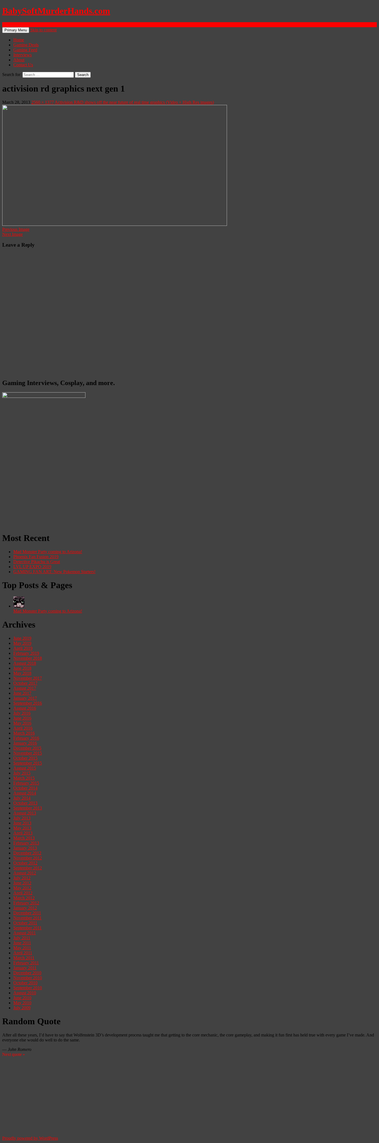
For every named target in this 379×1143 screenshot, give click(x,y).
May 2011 (22, 947)
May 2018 (22, 673)
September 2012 (27, 868)
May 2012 (22, 888)
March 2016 (24, 733)
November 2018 (27, 658)
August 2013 (24, 813)
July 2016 (22, 713)
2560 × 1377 (42, 102)
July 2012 (22, 878)
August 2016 (24, 708)
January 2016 (25, 743)
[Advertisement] (168, 488)
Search (8, 24)
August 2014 (24, 793)
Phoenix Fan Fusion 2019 (36, 556)
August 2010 (24, 992)
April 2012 (22, 893)
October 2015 (25, 758)
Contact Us (23, 64)
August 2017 (24, 688)
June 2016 (22, 718)
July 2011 (21, 937)
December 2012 (27, 853)
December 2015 (27, 748)
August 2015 (24, 768)
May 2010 (22, 1002)
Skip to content (43, 29)
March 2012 (24, 898)
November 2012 (27, 858)
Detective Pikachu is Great (36, 561)
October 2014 (25, 788)
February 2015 (26, 783)
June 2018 (22, 668)
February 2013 (26, 843)
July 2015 (22, 773)
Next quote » (13, 1054)
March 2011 (23, 957)
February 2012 (26, 903)
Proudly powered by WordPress (30, 1138)
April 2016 (22, 728)
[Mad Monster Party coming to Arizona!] (18, 606)
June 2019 (22, 638)
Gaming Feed (25, 49)
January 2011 (25, 967)
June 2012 (22, 883)
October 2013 (25, 803)
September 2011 (27, 927)
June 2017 (22, 693)
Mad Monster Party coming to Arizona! (47, 551)
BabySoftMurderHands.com (56, 11)
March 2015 (24, 778)
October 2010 (25, 982)
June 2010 (22, 997)
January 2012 (25, 908)
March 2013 (24, 838)
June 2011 (22, 942)
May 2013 (22, 828)
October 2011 (25, 923)
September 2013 (27, 808)
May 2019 (22, 643)
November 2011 (27, 918)
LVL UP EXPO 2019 (32, 566)
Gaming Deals (26, 44)
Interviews (22, 54)
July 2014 (22, 798)
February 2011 (26, 962)
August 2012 (24, 873)
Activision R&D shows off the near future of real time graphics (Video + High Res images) (134, 102)
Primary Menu (15, 30)
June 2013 (22, 823)
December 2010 (27, 972)
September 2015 (27, 763)
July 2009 (22, 1007)
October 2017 (25, 683)
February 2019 (26, 653)
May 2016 (22, 723)
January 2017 (25, 698)
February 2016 (26, 738)
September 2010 (27, 987)
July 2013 (22, 818)
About (18, 59)
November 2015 (27, 753)
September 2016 (27, 703)
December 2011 (27, 913)
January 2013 (25, 848)
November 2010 (27, 977)
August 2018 (24, 663)
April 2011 (22, 952)
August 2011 (24, 932)
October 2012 (25, 863)
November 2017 (27, 678)
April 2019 (22, 648)
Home (18, 39)
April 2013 (22, 833)
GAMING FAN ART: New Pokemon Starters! (54, 571)
